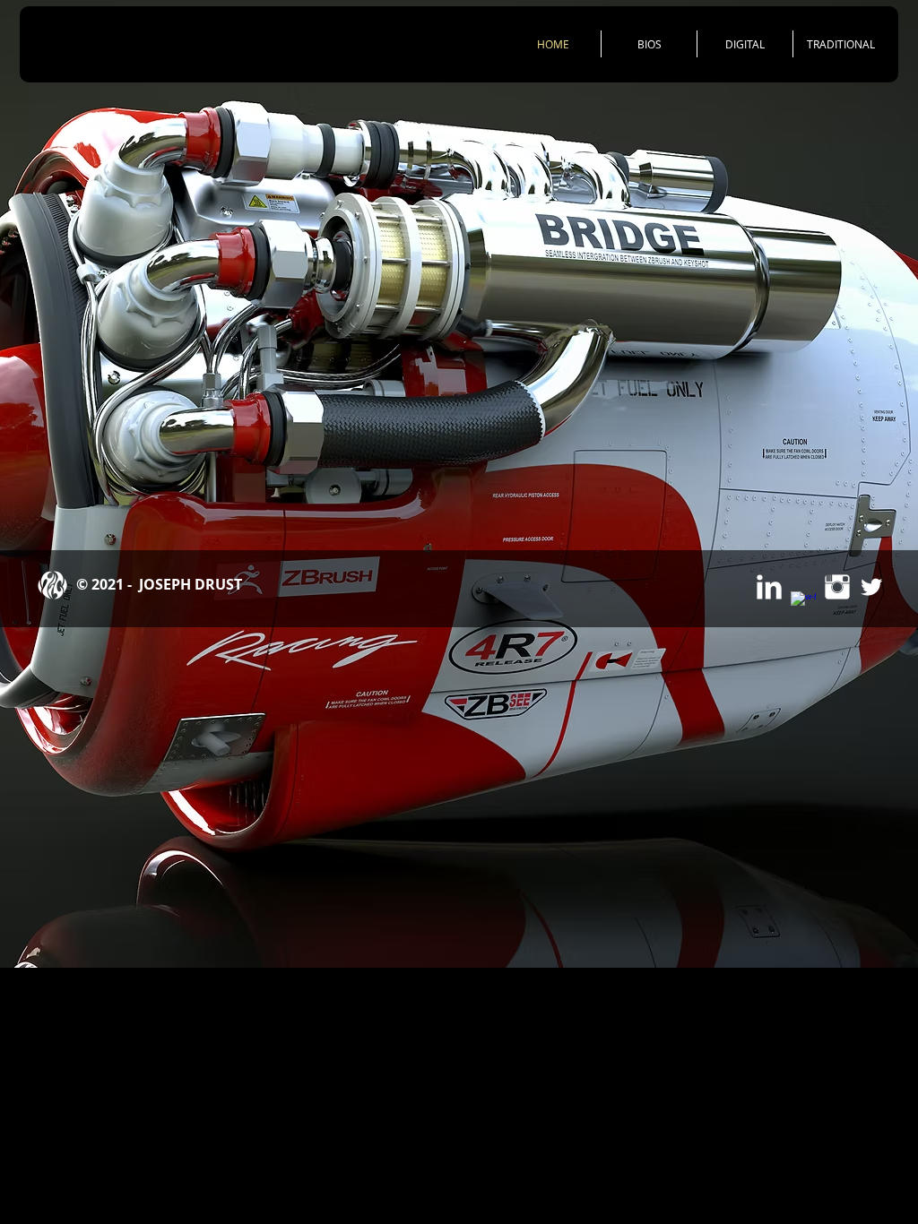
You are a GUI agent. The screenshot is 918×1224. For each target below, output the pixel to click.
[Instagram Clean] (837, 586)
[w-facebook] (803, 603)
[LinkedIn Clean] (769, 586)
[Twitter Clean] (871, 586)
